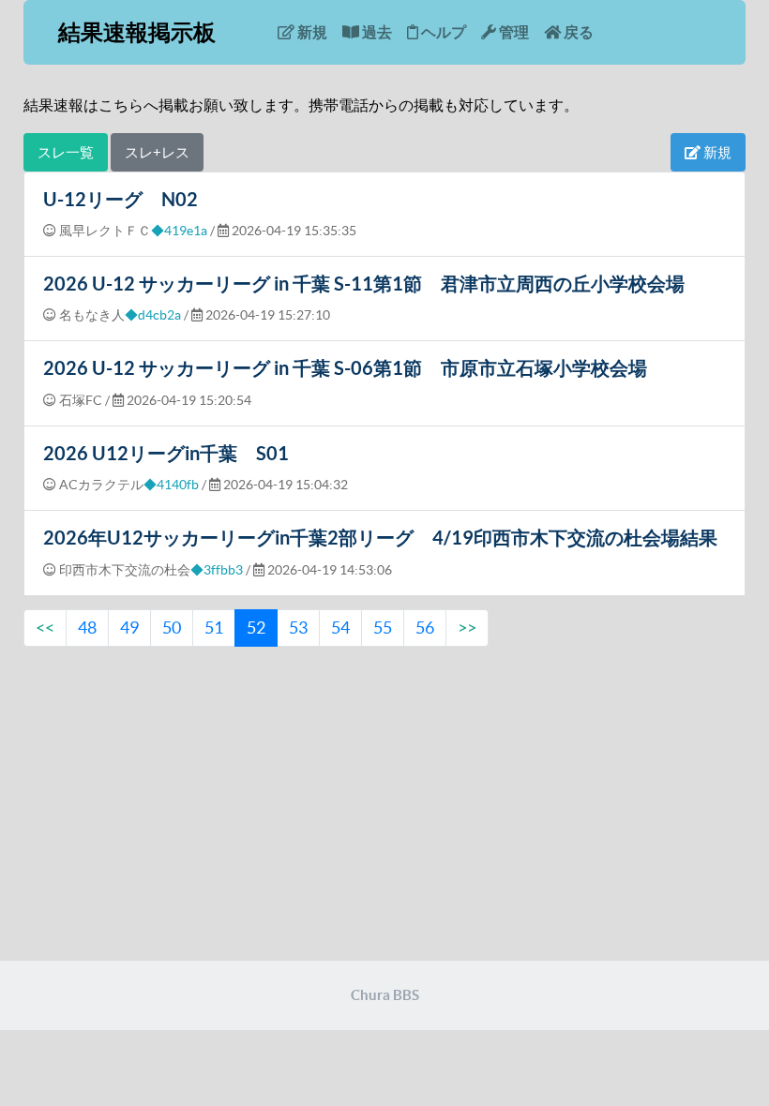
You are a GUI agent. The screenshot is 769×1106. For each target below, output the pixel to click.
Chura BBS (385, 995)
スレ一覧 (66, 152)
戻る (577, 31)
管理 (512, 31)
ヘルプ (442, 31)
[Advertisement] (384, 806)
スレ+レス (157, 152)
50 (171, 627)
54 (340, 627)
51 (213, 627)
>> (467, 627)
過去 (375, 31)
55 (382, 627)
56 (424, 627)
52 (256, 627)
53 (298, 627)
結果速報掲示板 (137, 32)
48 (87, 627)
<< (45, 627)
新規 (310, 31)
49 (129, 627)
